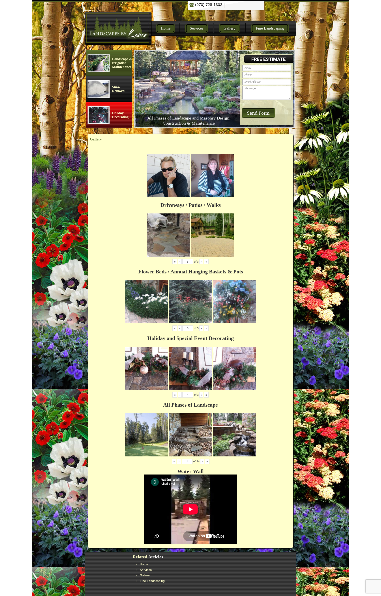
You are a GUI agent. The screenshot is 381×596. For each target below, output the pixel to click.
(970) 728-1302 (208, 4)
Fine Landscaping (270, 28)
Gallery (229, 28)
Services (196, 28)
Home (165, 28)
